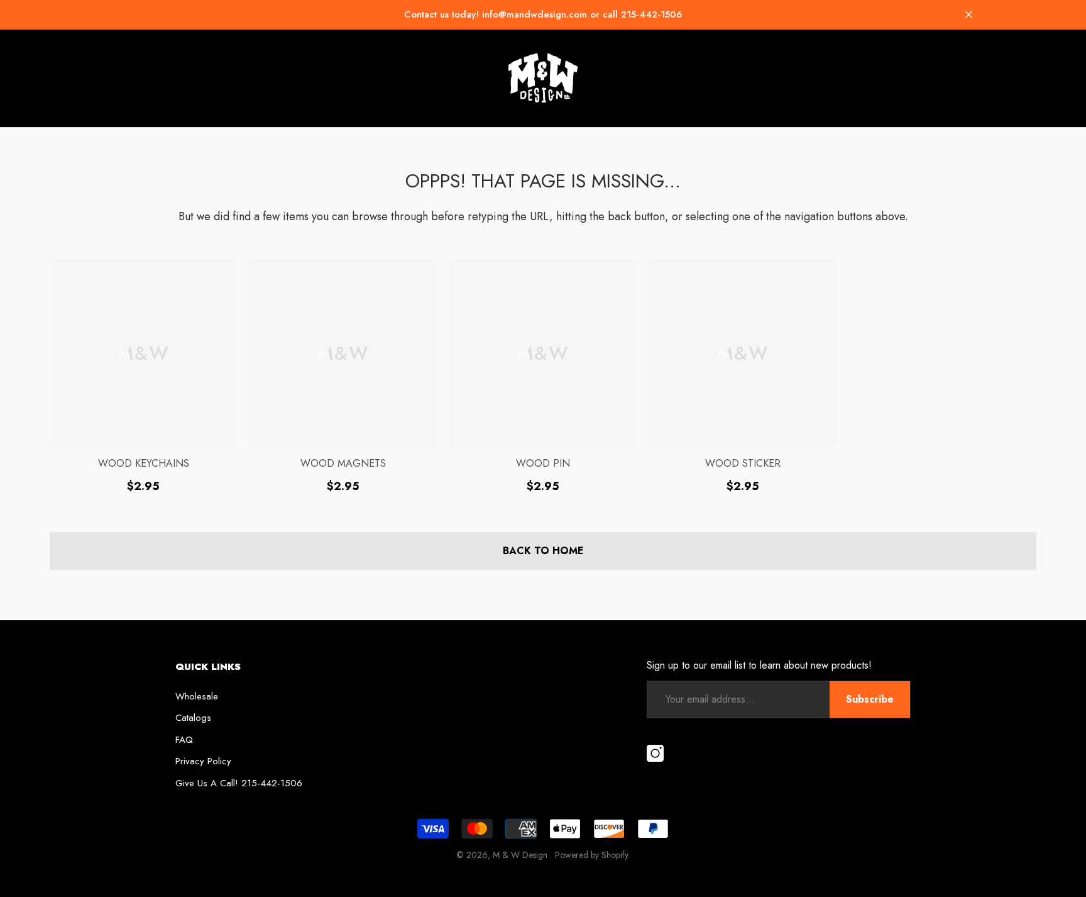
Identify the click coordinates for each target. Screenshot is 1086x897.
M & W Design (521, 855)
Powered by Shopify (591, 855)
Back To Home (543, 550)
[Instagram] (655, 754)
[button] (969, 15)
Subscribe (870, 699)
